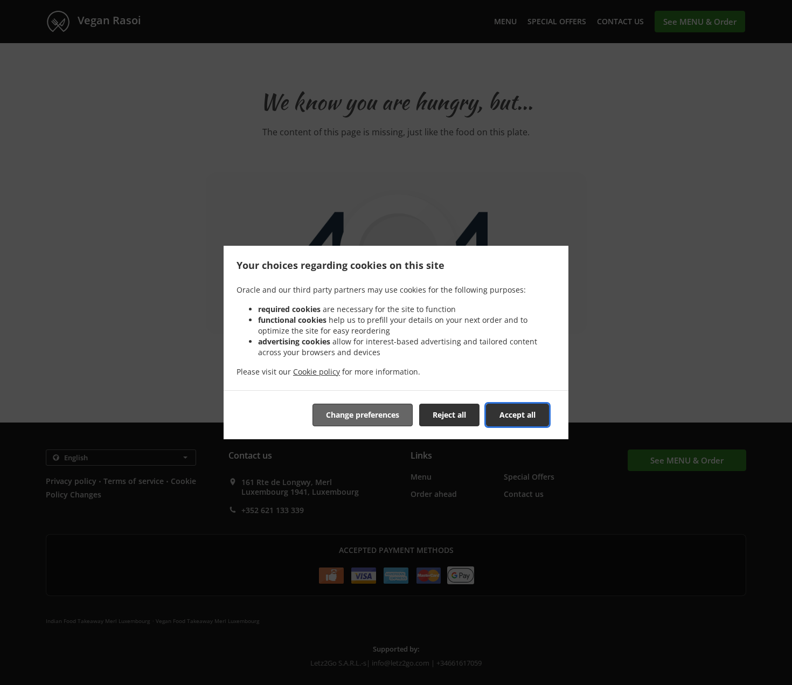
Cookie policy (316, 371)
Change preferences (362, 415)
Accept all (517, 415)
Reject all (449, 415)
